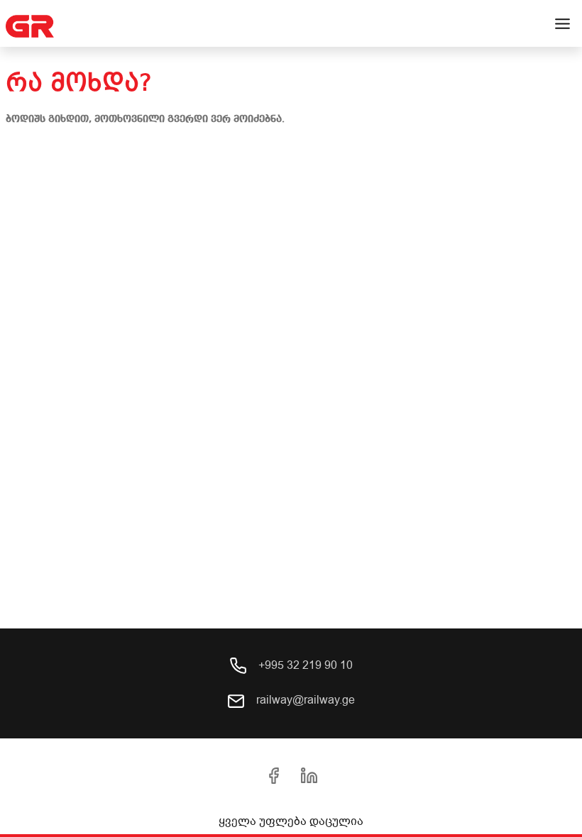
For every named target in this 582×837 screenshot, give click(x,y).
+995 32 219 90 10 (304, 665)
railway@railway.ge (304, 700)
